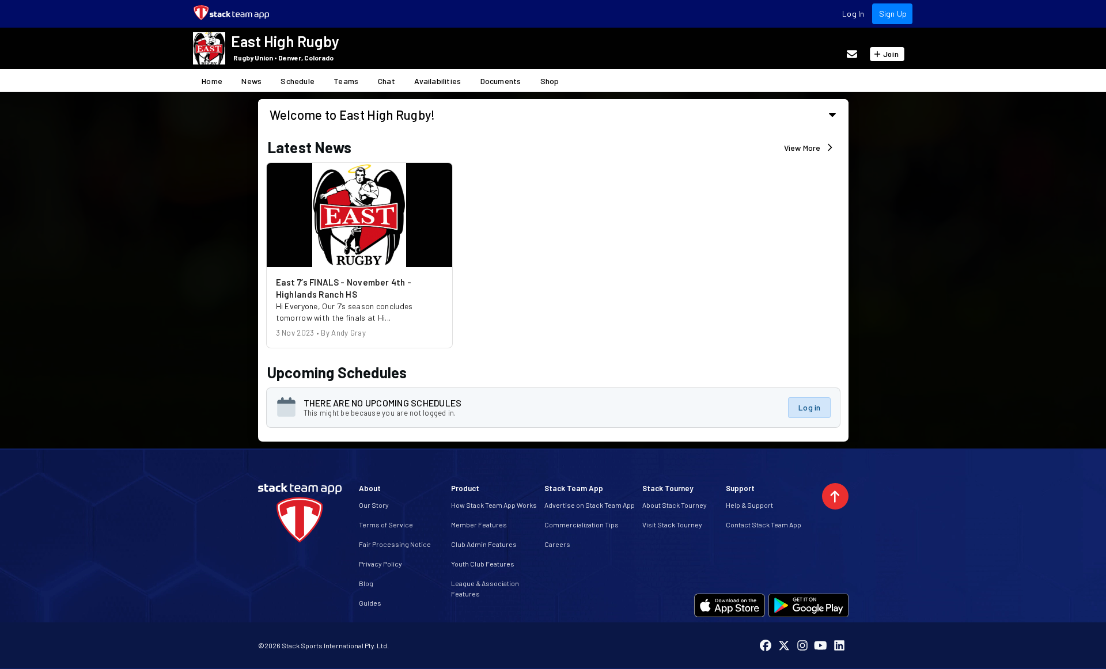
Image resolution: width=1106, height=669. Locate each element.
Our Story (374, 505)
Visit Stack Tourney (672, 524)
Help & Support (749, 505)
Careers (557, 544)
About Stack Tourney (674, 505)
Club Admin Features (484, 544)
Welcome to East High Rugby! (352, 114)
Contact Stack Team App (763, 524)
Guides (370, 603)
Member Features (479, 524)
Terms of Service (386, 524)
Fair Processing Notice (395, 544)
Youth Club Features (482, 564)
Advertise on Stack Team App (589, 505)
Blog (366, 583)
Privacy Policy (380, 564)
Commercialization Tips (581, 524)
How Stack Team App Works (494, 505)
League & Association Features (485, 588)
